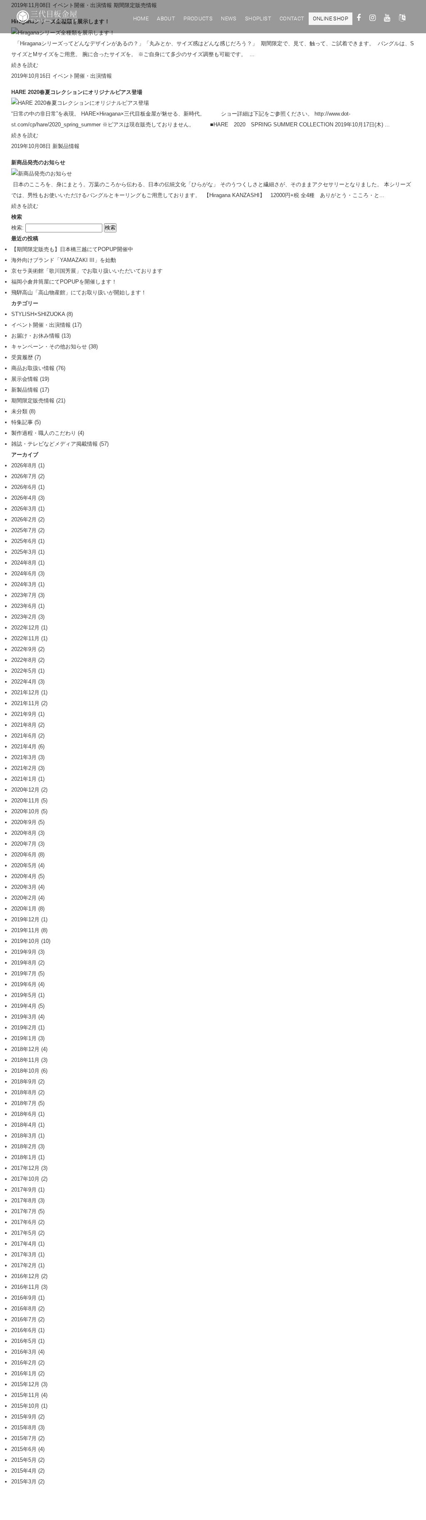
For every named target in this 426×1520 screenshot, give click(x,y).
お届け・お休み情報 (35, 336)
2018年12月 (25, 1049)
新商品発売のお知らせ (38, 162)
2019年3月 (24, 1017)
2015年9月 (24, 1417)
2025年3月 (24, 552)
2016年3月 (24, 1352)
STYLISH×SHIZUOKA (38, 314)
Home (141, 18)
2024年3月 (24, 584)
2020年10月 (25, 811)
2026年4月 (24, 498)
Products (198, 18)
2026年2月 (24, 519)
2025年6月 (24, 541)
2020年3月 (24, 887)
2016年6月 (24, 1330)
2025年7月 (24, 530)
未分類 (19, 411)
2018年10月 (25, 1071)
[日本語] (402, 19)
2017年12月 (25, 1168)
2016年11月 (25, 1287)
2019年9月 (24, 952)
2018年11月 (25, 1060)
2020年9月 (24, 822)
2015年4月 (24, 1471)
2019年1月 (24, 1038)
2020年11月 (25, 800)
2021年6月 (24, 736)
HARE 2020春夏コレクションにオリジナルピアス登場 (76, 92)
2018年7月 (24, 1103)
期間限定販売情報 (32, 400)
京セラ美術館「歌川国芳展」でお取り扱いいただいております (87, 271)
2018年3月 (24, 1136)
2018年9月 (24, 1081)
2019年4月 (24, 1006)
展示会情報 (24, 379)
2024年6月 (24, 573)
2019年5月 (24, 995)
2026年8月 (24, 465)
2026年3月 (24, 509)
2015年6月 (24, 1449)
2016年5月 (24, 1341)
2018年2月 (24, 1146)
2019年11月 (25, 930)
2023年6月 (24, 606)
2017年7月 (24, 1211)
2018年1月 (24, 1157)
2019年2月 (24, 1027)
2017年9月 (24, 1190)
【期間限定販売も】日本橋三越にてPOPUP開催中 (72, 249)
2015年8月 (24, 1427)
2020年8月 (24, 833)
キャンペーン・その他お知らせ (49, 346)
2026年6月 (24, 487)
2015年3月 (24, 1481)
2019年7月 (24, 973)
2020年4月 (24, 876)
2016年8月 (24, 1308)
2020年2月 (24, 898)
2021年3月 (24, 757)
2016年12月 (25, 1276)
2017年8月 (24, 1200)
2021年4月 (24, 746)
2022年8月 (24, 660)
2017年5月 (24, 1233)
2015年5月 (24, 1460)
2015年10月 (25, 1406)
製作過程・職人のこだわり (43, 433)
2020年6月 (24, 854)
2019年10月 (25, 941)
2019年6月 (24, 984)
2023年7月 (24, 595)
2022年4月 (24, 682)
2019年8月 (24, 963)
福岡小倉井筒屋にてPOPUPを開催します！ (64, 282)
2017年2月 (24, 1265)
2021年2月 (24, 768)
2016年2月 (24, 1363)
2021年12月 (25, 692)
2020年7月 (24, 844)
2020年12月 (25, 790)
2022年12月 (25, 627)
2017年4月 (24, 1244)
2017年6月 (24, 1222)
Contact (292, 18)
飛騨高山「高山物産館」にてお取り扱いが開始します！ (78, 292)
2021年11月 (25, 703)
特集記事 (22, 422)
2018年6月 (24, 1114)
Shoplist (258, 18)
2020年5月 (24, 865)
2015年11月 (25, 1395)
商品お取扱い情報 (32, 368)
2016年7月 (24, 1319)
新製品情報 (65, 146)
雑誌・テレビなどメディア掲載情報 (54, 444)
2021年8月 (24, 725)
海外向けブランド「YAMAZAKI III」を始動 (63, 260)
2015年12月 (25, 1384)
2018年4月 (24, 1125)
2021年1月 (24, 779)
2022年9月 (24, 649)
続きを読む (24, 65)
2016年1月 (24, 1373)
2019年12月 (25, 919)
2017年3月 (24, 1254)
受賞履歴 (22, 357)
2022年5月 (24, 671)
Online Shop (330, 18)
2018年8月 (24, 1092)
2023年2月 (24, 617)
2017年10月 (25, 1179)
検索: (17, 228)
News (229, 18)
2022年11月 (25, 638)
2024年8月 (24, 563)
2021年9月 (24, 714)
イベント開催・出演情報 (82, 76)
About (166, 18)
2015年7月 (24, 1438)
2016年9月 (24, 1298)
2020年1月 (24, 909)
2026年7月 (24, 476)
